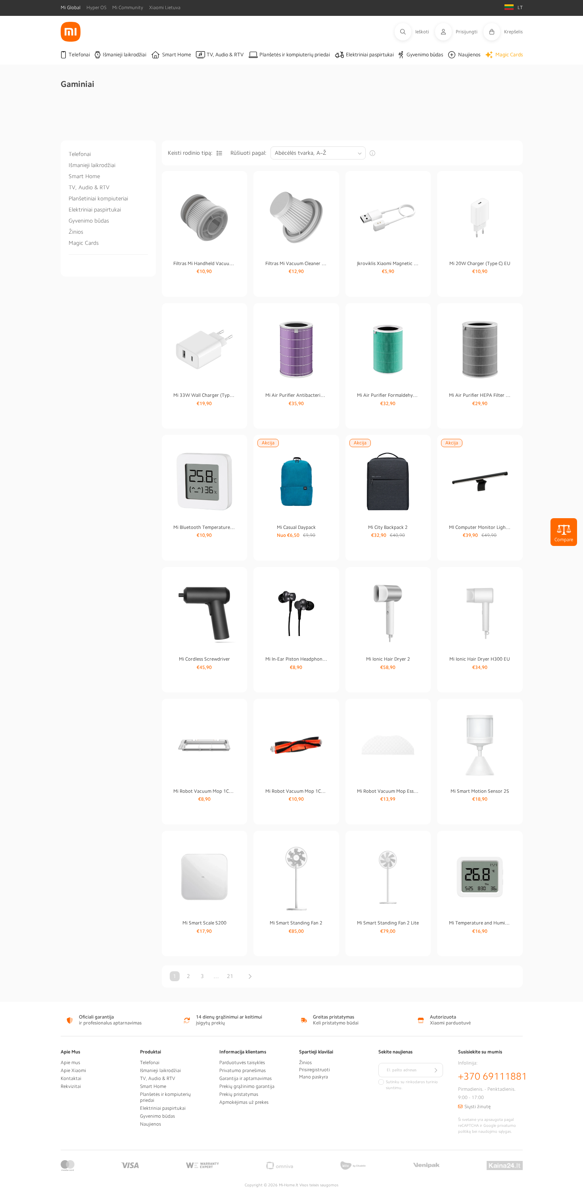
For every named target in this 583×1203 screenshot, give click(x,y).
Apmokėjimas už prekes (243, 1102)
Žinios (76, 231)
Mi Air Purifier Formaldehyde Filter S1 (388, 395)
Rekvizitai (71, 1086)
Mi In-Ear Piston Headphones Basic (296, 659)
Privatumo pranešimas (242, 1070)
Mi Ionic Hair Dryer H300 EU (479, 659)
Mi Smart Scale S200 (204, 923)
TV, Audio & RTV (89, 187)
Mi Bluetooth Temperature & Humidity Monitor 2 (204, 527)
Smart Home (84, 176)
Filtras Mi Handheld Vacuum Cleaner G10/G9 (204, 263)
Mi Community (127, 7)
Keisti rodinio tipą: (190, 153)
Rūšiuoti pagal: (248, 153)
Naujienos (150, 1124)
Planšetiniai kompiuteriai (98, 198)
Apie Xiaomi (73, 1070)
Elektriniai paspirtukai (95, 209)
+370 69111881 (492, 1076)
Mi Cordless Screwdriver (204, 659)
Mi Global (71, 7)
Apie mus (70, 1062)
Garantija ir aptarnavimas (245, 1078)
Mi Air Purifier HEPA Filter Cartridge (480, 395)
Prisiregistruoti (314, 1069)
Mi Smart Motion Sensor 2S (480, 791)
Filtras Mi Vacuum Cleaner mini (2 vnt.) (296, 263)
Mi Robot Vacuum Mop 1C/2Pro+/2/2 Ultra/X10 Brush (296, 791)
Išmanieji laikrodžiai (92, 165)
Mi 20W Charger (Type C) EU (479, 263)
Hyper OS (96, 7)
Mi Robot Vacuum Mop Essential (388, 791)
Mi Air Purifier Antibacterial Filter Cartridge (296, 395)
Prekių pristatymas (238, 1094)
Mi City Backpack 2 (388, 527)
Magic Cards (84, 243)
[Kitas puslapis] (250, 977)
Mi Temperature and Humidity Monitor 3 (480, 923)
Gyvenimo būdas (89, 220)
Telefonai (80, 154)
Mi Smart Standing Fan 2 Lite (388, 923)
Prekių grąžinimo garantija (246, 1086)
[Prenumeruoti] (436, 1070)
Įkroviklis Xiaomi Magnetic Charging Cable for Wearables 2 (388, 263)
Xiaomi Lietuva (164, 7)
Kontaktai (71, 1078)
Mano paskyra (313, 1076)
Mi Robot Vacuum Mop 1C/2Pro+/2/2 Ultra (204, 791)
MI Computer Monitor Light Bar (480, 527)
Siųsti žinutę (477, 1106)
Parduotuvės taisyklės (242, 1062)
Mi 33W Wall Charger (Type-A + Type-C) (204, 395)
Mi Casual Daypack (296, 527)
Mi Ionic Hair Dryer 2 (388, 659)
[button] (415, 31)
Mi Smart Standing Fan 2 (296, 923)
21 (230, 976)
